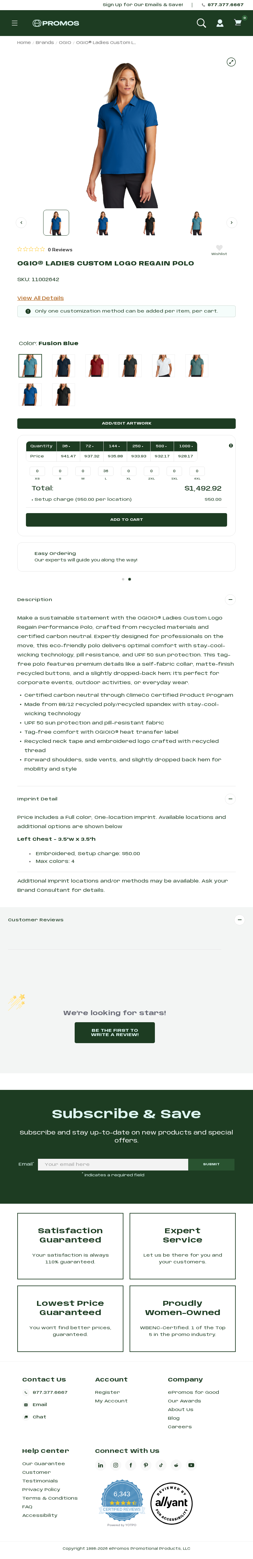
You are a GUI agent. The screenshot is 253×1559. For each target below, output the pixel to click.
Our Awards (184, 1401)
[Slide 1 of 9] (56, 223)
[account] (220, 23)
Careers (180, 1427)
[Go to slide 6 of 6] (21, 222)
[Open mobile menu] (14, 23)
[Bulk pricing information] (231, 446)
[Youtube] (191, 1465)
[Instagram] (115, 1465)
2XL (151, 478)
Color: (48, 343)
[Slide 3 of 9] (150, 223)
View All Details (40, 298)
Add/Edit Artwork (126, 423)
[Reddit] (176, 1465)
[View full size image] (231, 62)
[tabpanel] (126, 557)
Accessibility (39, 1515)
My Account (111, 1401)
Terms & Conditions (50, 1498)
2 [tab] (129, 579)
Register (107, 1392)
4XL (197, 478)
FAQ (27, 1507)
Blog (174, 1418)
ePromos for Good (193, 1392)
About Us (180, 1410)
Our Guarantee (43, 1464)
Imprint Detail (37, 799)
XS (37, 478)
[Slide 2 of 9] (103, 223)
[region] (45, 249)
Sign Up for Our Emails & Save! (143, 5)
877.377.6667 (226, 5)
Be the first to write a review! (115, 1032)
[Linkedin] (100, 1465)
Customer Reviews (36, 920)
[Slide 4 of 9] (197, 223)
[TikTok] (161, 1465)
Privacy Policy (41, 1490)
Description (34, 600)
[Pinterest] (145, 1465)
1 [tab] (123, 579)
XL (128, 478)
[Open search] (201, 23)
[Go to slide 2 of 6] (231, 222)
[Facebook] (130, 1465)
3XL (174, 478)
